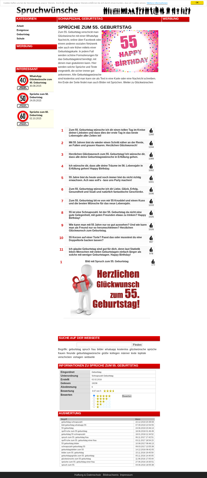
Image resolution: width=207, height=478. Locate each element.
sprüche (152, 349)
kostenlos (122, 349)
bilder (100, 349)
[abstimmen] (151, 132)
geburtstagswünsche (88, 353)
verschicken (65, 357)
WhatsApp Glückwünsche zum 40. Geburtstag (41, 79)
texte (133, 353)
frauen (61, 353)
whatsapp (110, 349)
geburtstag (75, 349)
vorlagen (78, 357)
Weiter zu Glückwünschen (138, 82)
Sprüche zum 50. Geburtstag (39, 96)
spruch (86, 349)
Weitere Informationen (157, 3)
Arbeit (20, 26)
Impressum (126, 474)
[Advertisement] (36, 58)
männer (125, 353)
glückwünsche (138, 349)
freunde (71, 353)
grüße (105, 353)
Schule (20, 38)
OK (197, 2)
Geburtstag (23, 34)
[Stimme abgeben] (153, 263)
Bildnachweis (111, 474)
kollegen (115, 353)
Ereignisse (23, 30)
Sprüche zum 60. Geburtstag (39, 114)
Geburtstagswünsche (89, 74)
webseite (89, 357)
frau (93, 349)
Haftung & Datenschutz (87, 474)
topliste (142, 353)
